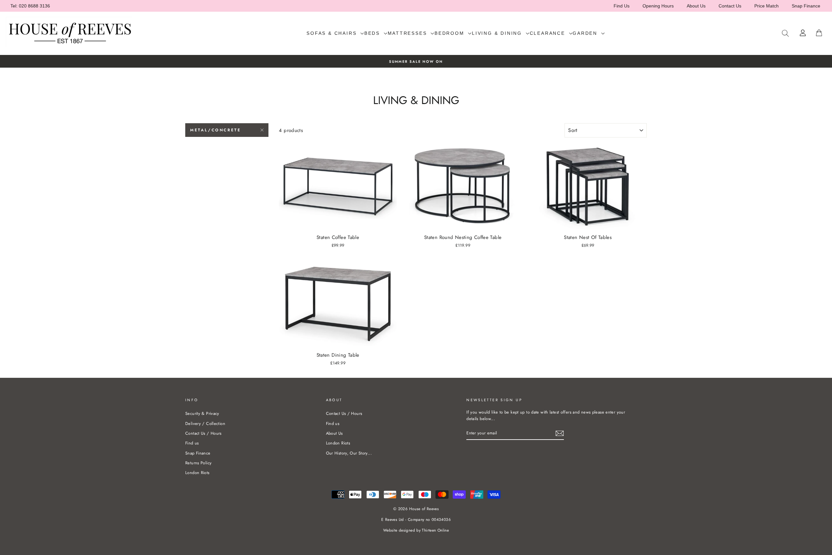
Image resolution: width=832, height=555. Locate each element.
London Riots (197, 472)
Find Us (622, 5)
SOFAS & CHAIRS (332, 33)
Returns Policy (198, 463)
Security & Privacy (202, 413)
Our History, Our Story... (349, 453)
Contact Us (730, 5)
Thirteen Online (435, 530)
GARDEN (586, 33)
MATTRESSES (408, 33)
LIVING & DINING (498, 33)
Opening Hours (658, 5)
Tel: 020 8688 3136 (30, 5)
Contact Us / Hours (203, 433)
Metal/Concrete (215, 130)
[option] (416, 61)
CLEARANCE (548, 33)
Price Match (766, 5)
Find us (192, 443)
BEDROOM (450, 33)
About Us (696, 5)
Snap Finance (806, 5)
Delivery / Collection (205, 423)
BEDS (373, 33)
